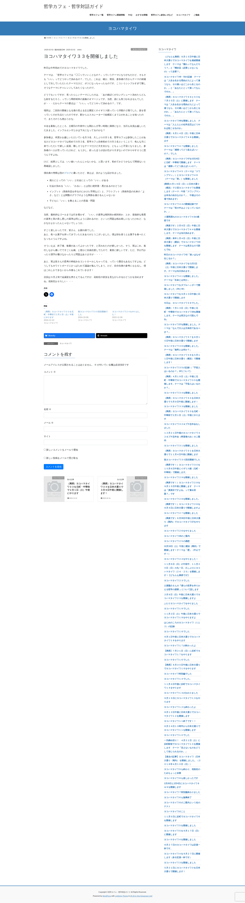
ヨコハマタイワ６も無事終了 (178, 797)
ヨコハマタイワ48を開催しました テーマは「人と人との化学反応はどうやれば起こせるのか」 (182, 124)
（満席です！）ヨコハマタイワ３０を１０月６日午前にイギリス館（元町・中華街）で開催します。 (182, 468)
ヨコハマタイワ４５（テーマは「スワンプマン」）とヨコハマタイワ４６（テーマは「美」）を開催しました (182, 175)
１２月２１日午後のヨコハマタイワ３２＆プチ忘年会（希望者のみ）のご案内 (182, 437)
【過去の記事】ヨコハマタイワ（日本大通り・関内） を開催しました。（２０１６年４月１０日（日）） (182, 760)
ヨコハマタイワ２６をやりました (180, 531)
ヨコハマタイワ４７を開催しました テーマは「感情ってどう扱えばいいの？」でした (182, 150)
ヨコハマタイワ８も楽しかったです (181, 778)
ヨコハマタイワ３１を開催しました (181, 445)
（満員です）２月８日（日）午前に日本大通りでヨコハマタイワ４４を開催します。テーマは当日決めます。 (182, 229)
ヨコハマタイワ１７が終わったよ (180, 645)
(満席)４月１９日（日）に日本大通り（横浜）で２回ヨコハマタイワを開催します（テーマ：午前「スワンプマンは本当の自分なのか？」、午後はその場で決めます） (182, 191)
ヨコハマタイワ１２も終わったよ (180, 707)
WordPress (107, 896)
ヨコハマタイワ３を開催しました (180, 862)
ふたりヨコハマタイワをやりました (181, 603)
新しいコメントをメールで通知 (62, 450)
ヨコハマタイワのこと (174, 811)
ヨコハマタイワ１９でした (177, 608)
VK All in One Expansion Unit (141, 896)
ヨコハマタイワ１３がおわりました (181, 693)
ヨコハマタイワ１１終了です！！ (180, 721)
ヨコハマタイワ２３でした (177, 580)
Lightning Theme (121, 896)
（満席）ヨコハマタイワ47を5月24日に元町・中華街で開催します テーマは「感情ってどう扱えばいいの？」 (182, 162)
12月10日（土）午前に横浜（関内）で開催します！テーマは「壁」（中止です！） (182, 550)
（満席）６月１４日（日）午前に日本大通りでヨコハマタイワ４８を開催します (182, 137)
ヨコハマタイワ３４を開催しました (181, 392)
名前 (47, 409)
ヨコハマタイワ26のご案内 (177, 536)
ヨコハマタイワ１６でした (177, 659)
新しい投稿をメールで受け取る (62, 458)
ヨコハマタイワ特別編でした (178, 673)
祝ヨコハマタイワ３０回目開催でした (182, 459)
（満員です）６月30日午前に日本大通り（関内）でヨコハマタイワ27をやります (182, 522)
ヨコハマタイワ (139, 49)
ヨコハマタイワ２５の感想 (177, 541)
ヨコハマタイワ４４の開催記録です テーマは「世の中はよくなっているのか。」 (182, 208)
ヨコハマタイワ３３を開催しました (181, 406)
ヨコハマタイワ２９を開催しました (181, 477)
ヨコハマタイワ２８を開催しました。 (182, 499)
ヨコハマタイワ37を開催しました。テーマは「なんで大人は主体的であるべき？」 (182, 328)
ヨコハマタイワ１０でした (177, 735)
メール (48, 423)
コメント (50, 372)
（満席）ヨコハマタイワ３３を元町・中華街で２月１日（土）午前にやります (59, 314)
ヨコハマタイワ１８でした (177, 631)
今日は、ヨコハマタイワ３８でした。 (182, 303)
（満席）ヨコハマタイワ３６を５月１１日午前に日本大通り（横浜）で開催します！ (182, 359)
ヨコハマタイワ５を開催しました (180, 825)
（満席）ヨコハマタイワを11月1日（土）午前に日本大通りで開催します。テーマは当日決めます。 (181, 267)
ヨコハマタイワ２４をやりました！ (181, 559)
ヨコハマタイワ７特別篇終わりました (182, 792)
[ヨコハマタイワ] (54, 482)
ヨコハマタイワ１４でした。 (178, 679)
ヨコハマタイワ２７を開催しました (181, 513)
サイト (47, 436)
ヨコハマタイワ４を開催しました (180, 839)
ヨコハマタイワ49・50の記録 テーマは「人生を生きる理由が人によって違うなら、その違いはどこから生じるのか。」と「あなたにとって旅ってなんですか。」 (182, 84)
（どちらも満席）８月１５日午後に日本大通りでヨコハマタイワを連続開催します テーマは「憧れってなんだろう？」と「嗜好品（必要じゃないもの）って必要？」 (182, 64)
